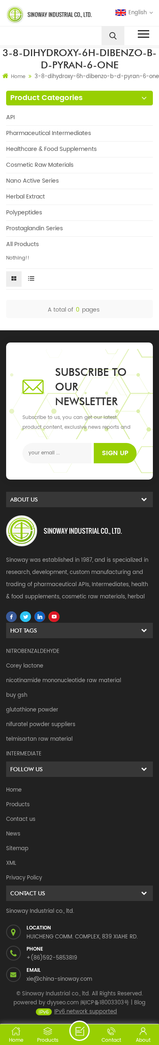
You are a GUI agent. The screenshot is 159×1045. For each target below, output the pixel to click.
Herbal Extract (25, 196)
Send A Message (79, 1031)
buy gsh (16, 695)
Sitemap (17, 848)
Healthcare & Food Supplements (51, 149)
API (10, 117)
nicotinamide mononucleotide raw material (63, 680)
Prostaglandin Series (34, 228)
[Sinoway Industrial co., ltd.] (41, 15)
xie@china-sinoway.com (59, 979)
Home (18, 77)
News (13, 834)
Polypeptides (24, 212)
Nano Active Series (32, 180)
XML (11, 863)
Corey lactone (24, 666)
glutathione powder (32, 710)
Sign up (115, 453)
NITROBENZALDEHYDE (33, 651)
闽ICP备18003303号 (104, 1003)
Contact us (20, 819)
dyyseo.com (63, 1003)
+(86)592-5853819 (51, 958)
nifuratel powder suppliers (40, 724)
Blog (140, 1003)
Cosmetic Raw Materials (39, 165)
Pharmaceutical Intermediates (48, 133)
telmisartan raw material (39, 739)
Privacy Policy (24, 878)
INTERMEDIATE (24, 754)
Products (18, 805)
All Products (22, 244)
